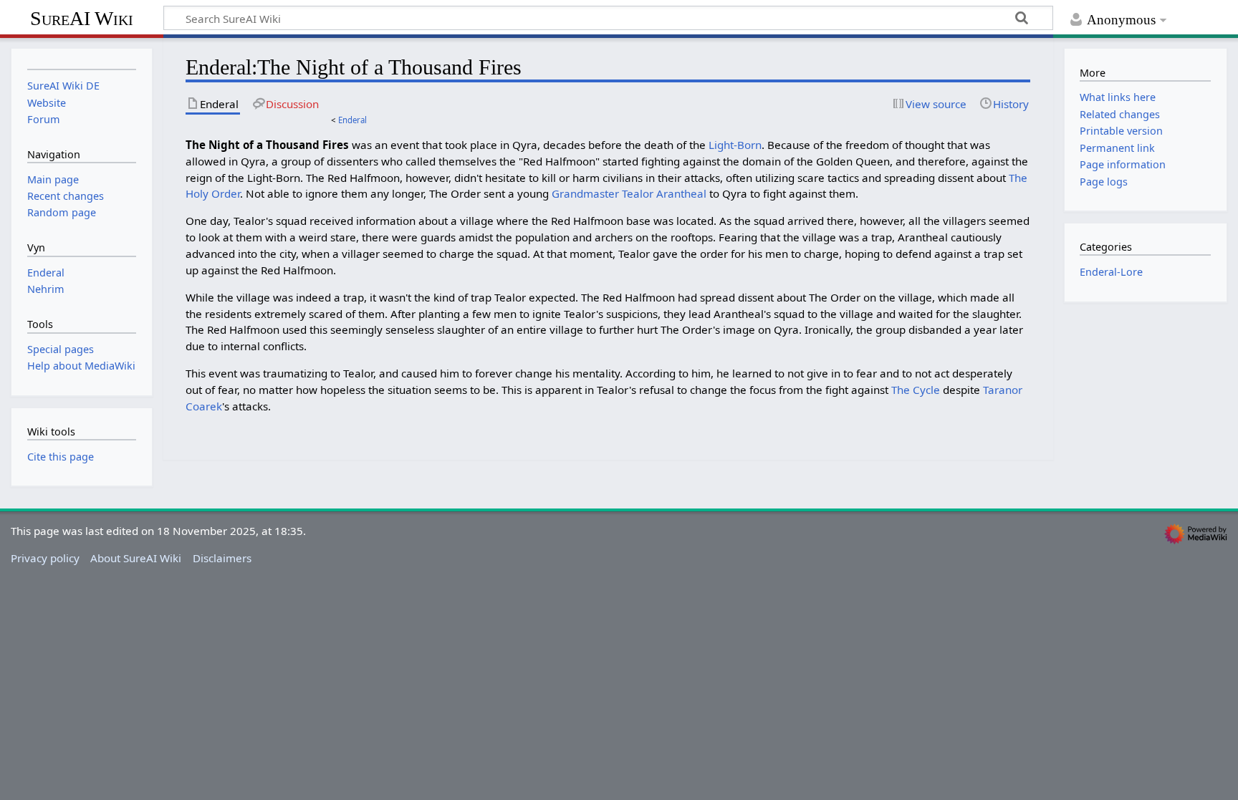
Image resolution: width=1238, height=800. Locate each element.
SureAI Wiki (81, 18)
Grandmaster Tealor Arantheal (629, 193)
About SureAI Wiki (135, 558)
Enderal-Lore (1111, 272)
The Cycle (915, 389)
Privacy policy (45, 558)
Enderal (352, 120)
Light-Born (735, 145)
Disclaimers (222, 558)
